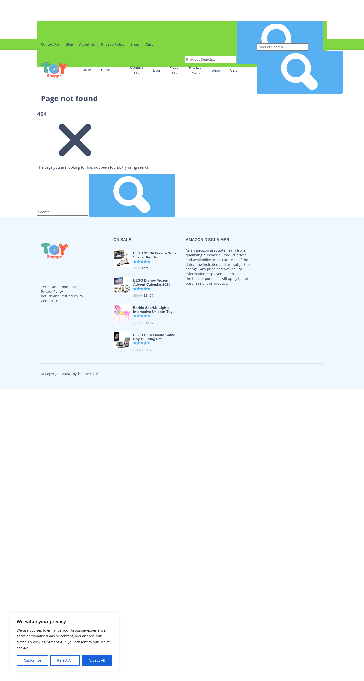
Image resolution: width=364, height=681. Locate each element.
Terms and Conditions (59, 286)
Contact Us (50, 44)
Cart (233, 70)
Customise (32, 660)
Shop (215, 70)
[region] (64, 642)
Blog (69, 44)
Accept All (97, 660)
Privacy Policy (52, 291)
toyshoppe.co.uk (85, 373)
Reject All (65, 660)
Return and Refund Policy (62, 296)
